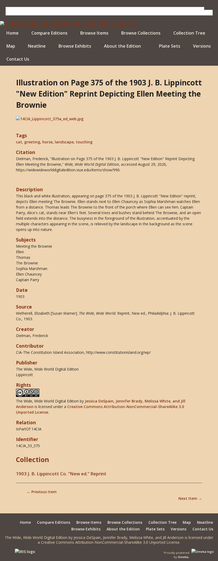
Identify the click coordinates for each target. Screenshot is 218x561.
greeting (32, 141)
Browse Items (94, 33)
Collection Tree (189, 33)
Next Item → (190, 498)
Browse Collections (141, 33)
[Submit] (208, 8)
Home (12, 33)
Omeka (183, 557)
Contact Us (17, 59)
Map (10, 46)
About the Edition (122, 46)
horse (47, 141)
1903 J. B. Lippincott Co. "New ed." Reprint (61, 474)
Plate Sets (169, 46)
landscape (64, 141)
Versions (202, 46)
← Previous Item (42, 491)
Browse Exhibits (74, 46)
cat (19, 141)
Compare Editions (49, 33)
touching (84, 141)
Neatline (37, 46)
